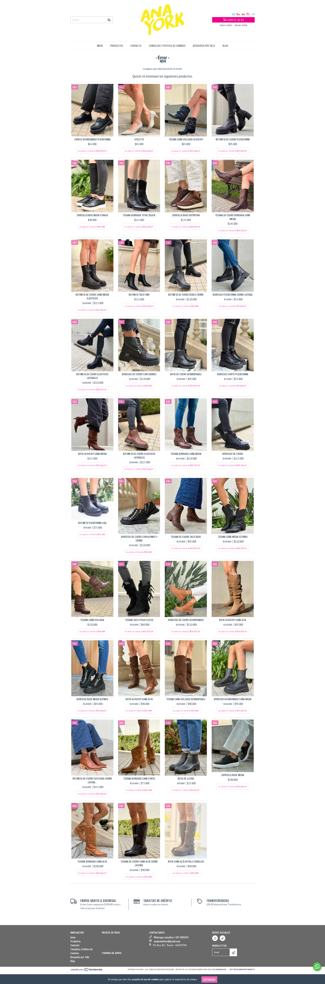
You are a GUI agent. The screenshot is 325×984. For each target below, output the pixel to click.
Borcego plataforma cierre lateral (233, 294)
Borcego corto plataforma (232, 374)
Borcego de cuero (232, 454)
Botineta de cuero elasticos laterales (92, 376)
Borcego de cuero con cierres (139, 374)
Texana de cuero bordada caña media (232, 217)
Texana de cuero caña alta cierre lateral (139, 863)
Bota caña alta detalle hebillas (186, 861)
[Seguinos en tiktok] (222, 938)
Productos (116, 45)
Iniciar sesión (241, 25)
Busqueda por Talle (204, 45)
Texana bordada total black (139, 215)
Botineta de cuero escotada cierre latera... (92, 780)
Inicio (100, 45)
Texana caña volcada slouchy (186, 139)
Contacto (135, 45)
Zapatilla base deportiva (186, 215)
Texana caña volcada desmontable (185, 699)
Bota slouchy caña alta (232, 620)
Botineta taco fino (139, 294)
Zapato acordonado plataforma (92, 139)
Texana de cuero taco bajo (186, 537)
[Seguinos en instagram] (215, 938)
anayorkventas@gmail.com (167, 941)
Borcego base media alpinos (92, 699)
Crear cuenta (226, 25)
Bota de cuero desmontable (186, 374)
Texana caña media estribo (233, 537)
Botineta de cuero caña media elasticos (92, 296)
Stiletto (139, 139)
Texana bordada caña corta (139, 778)
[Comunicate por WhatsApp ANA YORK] (317, 966)
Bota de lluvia (186, 778)
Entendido (209, 979)
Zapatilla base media (232, 775)
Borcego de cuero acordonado (186, 620)
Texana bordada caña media (185, 454)
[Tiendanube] (86, 971)
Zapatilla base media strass (92, 215)
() (235, 20)
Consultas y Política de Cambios (167, 45)
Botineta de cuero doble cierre (186, 294)
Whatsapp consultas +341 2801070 (171, 937)
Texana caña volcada (92, 620)
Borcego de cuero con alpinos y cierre (139, 538)
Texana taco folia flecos (139, 620)
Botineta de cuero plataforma (233, 139)
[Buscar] (109, 19)
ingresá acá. (221, 969)
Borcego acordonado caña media (232, 699)
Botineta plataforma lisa (92, 523)
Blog (225, 45)
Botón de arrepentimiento (242, 969)
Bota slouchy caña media (92, 454)
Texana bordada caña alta (92, 861)
